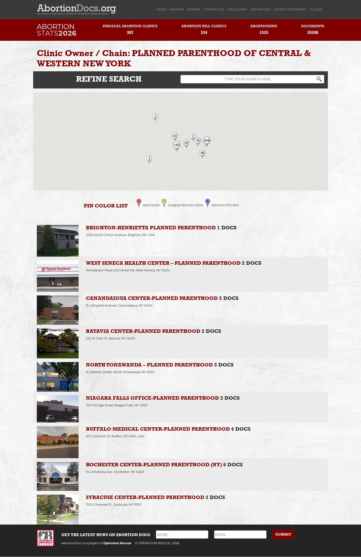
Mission (177, 9)
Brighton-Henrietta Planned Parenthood (151, 228)
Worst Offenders (290, 9)
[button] (176, 145)
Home (162, 9)
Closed (316, 9)
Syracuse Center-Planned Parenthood (145, 497)
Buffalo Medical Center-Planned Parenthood (158, 429)
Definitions (260, 9)
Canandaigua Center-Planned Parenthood (152, 298)
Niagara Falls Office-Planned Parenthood (152, 398)
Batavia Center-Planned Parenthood (143, 331)
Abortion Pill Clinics (203, 26)
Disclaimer (237, 9)
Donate (193, 9)
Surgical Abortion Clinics (130, 26)
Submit (283, 534)
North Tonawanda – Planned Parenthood (149, 365)
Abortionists (263, 26)
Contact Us (214, 9)
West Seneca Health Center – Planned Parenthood (163, 263)
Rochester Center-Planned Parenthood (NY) (154, 465)
